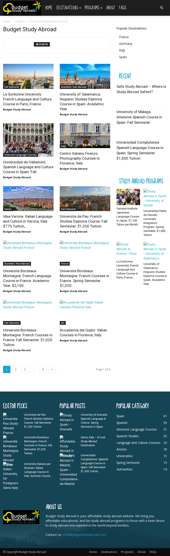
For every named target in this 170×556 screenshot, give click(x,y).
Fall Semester (11, 86)
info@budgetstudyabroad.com (84, 535)
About (110, 8)
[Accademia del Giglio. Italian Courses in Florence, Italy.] (85, 312)
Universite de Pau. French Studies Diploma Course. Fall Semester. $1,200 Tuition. (83, 221)
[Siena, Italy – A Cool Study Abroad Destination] (68, 446)
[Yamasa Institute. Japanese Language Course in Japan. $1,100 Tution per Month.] (128, 197)
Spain (123, 57)
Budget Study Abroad (17, 109)
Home (48, 8)
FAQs (122, 8)
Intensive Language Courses (20, 154)
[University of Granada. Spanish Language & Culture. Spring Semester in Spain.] (68, 422)
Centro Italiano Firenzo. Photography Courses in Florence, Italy (80, 158)
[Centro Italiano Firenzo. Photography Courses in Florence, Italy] (85, 135)
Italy (63, 146)
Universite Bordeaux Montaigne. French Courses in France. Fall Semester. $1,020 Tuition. (38, 445)
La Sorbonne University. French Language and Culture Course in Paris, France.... (27, 99)
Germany (125, 43)
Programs (92, 8)
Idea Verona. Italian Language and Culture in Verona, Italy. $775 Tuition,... (27, 221)
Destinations (67, 8)
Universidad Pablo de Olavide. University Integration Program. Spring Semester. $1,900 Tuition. (155, 223)
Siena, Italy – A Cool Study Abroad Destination (93, 441)
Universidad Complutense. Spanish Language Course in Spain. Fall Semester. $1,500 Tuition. (94, 463)
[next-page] (52, 369)
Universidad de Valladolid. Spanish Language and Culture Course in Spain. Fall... (28, 167)
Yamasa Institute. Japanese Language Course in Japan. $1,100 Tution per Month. (127, 216)
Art (62, 322)
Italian (8, 209)
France (64, 263)
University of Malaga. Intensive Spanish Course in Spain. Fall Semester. (139, 117)
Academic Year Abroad (73, 86)
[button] (161, 8)
